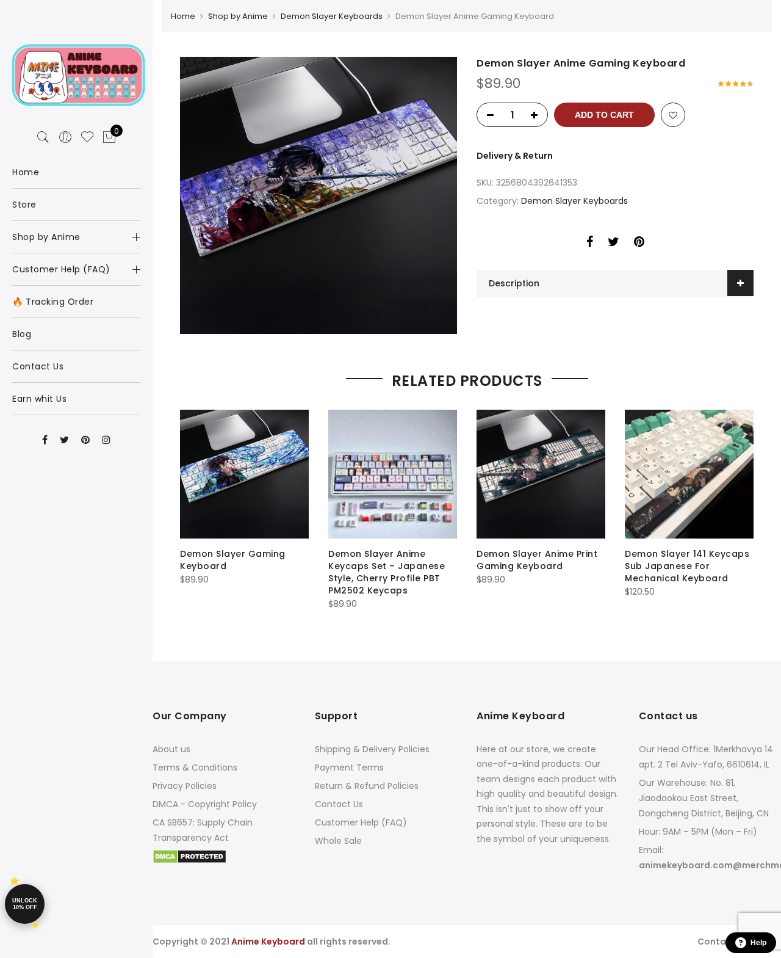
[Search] (43, 137)
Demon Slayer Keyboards (332, 16)
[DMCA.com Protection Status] (189, 856)
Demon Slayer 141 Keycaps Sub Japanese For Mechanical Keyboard (687, 566)
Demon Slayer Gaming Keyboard (233, 560)
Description (514, 283)
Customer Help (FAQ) (361, 822)
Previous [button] (191, 507)
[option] (318, 195)
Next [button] (742, 507)
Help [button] (758, 942)
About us (171, 749)
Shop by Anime (238, 16)
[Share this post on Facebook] (589, 244)
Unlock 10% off (24, 904)
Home (183, 16)
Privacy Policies (185, 786)
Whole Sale (338, 841)
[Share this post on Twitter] (613, 244)
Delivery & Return (515, 156)
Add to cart (604, 115)
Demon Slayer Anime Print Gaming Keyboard (537, 560)
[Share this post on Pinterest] (639, 244)
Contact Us (339, 804)
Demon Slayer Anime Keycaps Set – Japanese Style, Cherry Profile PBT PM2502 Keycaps (386, 572)
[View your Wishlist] (87, 137)
